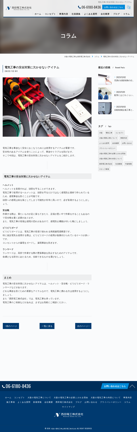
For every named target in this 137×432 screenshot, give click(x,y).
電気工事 (109, 132)
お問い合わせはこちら (113, 7)
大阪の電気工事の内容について (110, 158)
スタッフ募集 (104, 169)
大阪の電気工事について (108, 138)
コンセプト (119, 132)
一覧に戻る (47, 325)
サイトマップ (68, 406)
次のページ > (83, 325)
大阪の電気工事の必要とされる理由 (112, 153)
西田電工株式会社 (105, 164)
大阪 (100, 132)
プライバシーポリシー (107, 148)
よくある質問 (104, 143)
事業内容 (123, 138)
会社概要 (115, 143)
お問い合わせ (127, 143)
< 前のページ (11, 325)
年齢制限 (128, 164)
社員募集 (118, 164)
